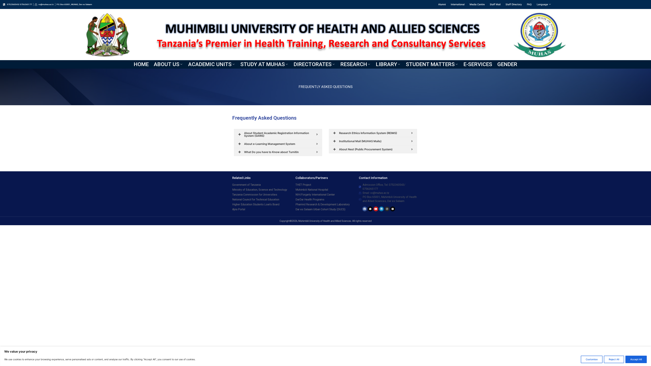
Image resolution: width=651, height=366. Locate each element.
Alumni (442, 4)
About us (166, 64)
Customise (592, 359)
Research (353, 64)
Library (386, 64)
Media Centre (477, 4)
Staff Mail (495, 4)
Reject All (614, 359)
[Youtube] (375, 209)
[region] (325, 356)
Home (141, 64)
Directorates (313, 64)
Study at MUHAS (262, 64)
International (458, 4)
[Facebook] (364, 209)
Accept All (636, 359)
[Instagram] (387, 209)
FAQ (529, 4)
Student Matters (430, 64)
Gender (507, 64)
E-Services (477, 64)
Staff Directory (514, 4)
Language (542, 4)
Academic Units (210, 64)
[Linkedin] (381, 209)
